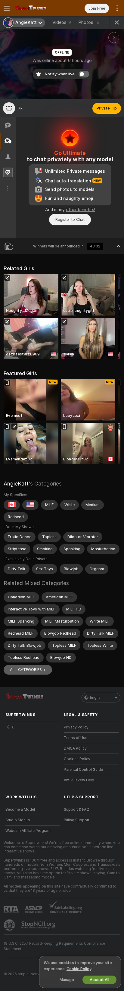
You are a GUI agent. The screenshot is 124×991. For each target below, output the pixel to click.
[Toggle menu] (6, 8)
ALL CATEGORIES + (28, 669)
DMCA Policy (75, 748)
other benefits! (80, 209)
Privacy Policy (76, 727)
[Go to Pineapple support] (10, 925)
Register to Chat (70, 219)
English (96, 697)
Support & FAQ (76, 809)
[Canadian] (12, 505)
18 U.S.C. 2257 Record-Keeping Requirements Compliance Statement (54, 946)
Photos (88, 22)
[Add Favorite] (9, 108)
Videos (61, 22)
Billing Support (76, 820)
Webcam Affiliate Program (28, 831)
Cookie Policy (79, 968)
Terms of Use (75, 738)
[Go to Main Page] (37, 8)
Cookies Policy (77, 759)
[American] (30, 505)
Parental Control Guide (83, 769)
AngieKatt (16, 483)
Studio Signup (17, 820)
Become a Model (20, 809)
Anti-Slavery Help (79, 780)
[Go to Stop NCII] (39, 925)
